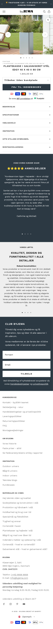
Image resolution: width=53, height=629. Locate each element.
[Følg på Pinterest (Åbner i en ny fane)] (17, 604)
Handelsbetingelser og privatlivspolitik (22, 412)
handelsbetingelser (19, 384)
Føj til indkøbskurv (26, 87)
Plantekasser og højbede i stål (18, 530)
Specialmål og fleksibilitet (15, 517)
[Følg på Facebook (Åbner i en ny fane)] (4, 604)
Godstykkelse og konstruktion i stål (20, 503)
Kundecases (9, 485)
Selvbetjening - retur (13, 407)
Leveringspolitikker (12, 416)
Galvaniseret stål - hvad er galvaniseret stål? (25, 549)
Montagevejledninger (13, 430)
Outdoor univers (11, 466)
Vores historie (9, 443)
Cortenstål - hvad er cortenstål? (19, 544)
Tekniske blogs (10, 480)
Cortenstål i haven (12, 526)
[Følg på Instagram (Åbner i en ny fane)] (10, 604)
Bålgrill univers (10, 471)
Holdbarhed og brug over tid (17, 512)
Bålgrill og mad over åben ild (17, 535)
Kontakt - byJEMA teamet (15, 402)
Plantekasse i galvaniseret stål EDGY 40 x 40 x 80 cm (24, 63)
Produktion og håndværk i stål (18, 507)
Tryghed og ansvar (12, 521)
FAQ (5, 425)
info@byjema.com (19, 578)
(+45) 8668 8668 (19, 574)
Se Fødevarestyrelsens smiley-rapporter (23, 453)
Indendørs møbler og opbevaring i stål (22, 540)
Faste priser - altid (12, 448)
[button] (26, 617)
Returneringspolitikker (14, 421)
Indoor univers (10, 475)
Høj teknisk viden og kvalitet (17, 498)
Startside (6, 61)
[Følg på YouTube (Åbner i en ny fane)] (24, 604)
